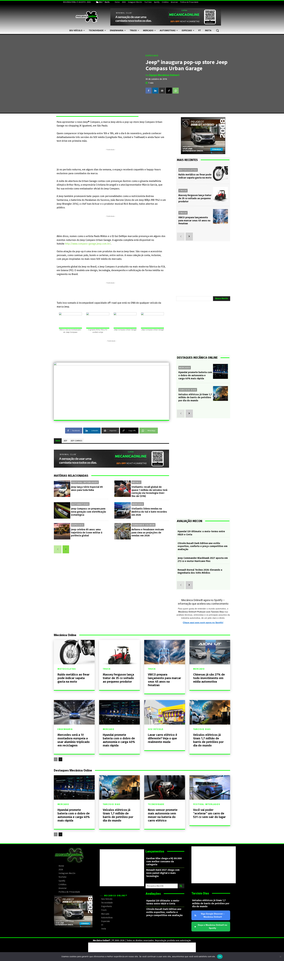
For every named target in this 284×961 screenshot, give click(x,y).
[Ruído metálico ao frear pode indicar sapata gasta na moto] (220, 173)
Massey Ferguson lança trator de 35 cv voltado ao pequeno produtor (194, 198)
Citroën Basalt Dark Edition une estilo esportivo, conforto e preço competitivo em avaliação (202, 546)
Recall (136, 482)
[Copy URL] (169, 91)
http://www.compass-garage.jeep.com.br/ (88, 243)
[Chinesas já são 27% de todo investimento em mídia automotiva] (209, 652)
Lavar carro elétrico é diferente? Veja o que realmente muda (162, 738)
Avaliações (153, 893)
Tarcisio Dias (187, 389)
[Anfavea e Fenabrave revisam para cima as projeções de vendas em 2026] (122, 531)
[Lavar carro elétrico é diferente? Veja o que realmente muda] (164, 712)
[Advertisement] (110, 157)
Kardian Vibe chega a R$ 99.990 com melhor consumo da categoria (164, 861)
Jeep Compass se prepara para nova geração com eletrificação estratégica (88, 511)
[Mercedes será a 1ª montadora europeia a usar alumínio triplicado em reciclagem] (74, 712)
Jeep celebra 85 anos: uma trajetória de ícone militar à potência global (86, 532)
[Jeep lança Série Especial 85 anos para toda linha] (62, 488)
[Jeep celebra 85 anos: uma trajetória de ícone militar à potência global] (62, 531)
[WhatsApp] (176, 91)
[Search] (181, 886)
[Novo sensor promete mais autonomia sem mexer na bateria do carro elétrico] (164, 787)
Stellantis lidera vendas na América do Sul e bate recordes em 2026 (149, 511)
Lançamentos (155, 851)
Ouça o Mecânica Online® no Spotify (210, 926)
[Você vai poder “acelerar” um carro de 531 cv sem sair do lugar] (209, 787)
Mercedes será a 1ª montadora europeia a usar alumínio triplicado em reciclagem (74, 740)
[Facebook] (148, 91)
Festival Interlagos (85, 482)
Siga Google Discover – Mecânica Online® (213, 915)
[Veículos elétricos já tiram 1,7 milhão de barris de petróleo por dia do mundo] (220, 393)
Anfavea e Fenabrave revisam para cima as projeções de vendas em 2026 (147, 532)
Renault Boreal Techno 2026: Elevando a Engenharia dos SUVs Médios (200, 571)
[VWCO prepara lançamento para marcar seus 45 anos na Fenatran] (220, 216)
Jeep (65, 441)
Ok (219, 956)
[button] (217, 30)
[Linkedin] (155, 91)
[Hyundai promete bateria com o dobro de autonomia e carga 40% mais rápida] (220, 371)
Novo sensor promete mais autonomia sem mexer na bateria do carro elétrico (163, 815)
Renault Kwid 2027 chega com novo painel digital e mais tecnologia (163, 873)
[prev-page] (58, 549)
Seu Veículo (155, 729)
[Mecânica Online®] (86, 16)
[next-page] (66, 549)
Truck (183, 190)
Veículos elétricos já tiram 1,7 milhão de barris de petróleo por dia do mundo (195, 397)
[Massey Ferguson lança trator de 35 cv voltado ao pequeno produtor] (220, 194)
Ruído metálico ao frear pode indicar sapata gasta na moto (73, 678)
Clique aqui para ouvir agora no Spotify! (203, 622)
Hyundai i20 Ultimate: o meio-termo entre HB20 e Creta (163, 902)
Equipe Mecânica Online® (164, 75)
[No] (280, 956)
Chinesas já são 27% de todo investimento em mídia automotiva (209, 678)
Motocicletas (188, 170)
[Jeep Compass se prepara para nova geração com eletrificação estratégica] (62, 510)
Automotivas (80, 504)
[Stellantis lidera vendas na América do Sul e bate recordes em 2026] (122, 510)
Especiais (152, 56)
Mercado (137, 504)
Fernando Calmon (143, 524)
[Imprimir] (162, 91)
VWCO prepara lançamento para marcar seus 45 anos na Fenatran (194, 220)
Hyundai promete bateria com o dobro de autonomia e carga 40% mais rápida (195, 375)
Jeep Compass (76, 441)
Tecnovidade (156, 804)
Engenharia (65, 729)
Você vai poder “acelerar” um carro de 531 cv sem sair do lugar (209, 813)
